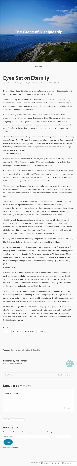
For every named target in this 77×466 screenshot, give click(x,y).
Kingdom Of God (31, 83)
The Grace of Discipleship (38, 32)
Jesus (20, 350)
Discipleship (21, 83)
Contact (38, 66)
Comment (67, 408)
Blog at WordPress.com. (38, 462)
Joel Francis (9, 83)
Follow (8, 442)
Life (38, 350)
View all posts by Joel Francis (12, 363)
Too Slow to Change (65, 375)
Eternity (14, 350)
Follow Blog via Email (12, 428)
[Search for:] (13, 419)
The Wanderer (9, 375)
